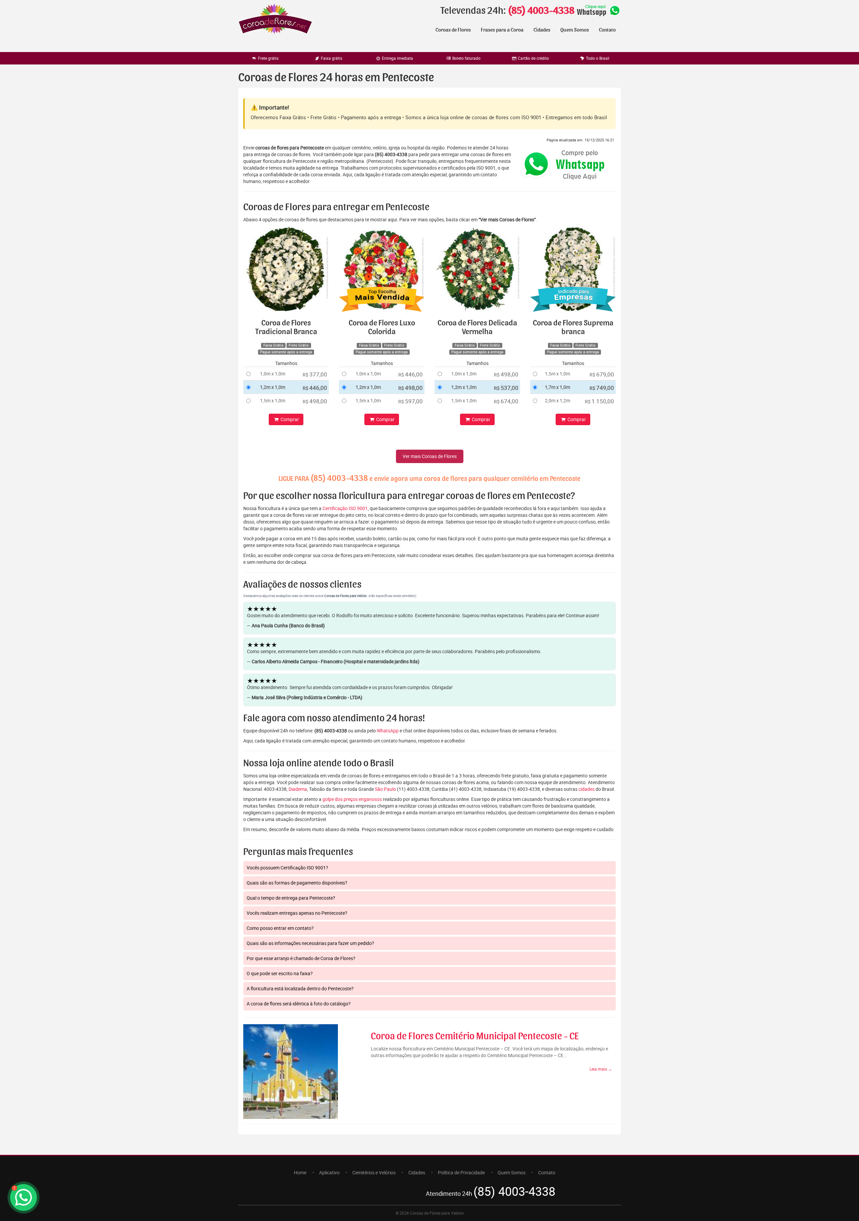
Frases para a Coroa (502, 30)
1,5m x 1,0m (272, 400)
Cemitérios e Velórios (374, 1172)
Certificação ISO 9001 (345, 508)
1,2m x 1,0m (272, 387)
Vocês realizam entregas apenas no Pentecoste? (297, 913)
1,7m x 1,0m (557, 387)
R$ (315, 374)
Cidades (542, 30)
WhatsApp (388, 730)
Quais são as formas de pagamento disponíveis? (297, 882)
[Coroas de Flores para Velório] (275, 20)
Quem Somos (574, 30)
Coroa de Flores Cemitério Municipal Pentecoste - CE (475, 1036)
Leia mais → (601, 1069)
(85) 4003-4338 (541, 11)
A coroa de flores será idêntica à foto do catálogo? (299, 1003)
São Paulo (385, 789)
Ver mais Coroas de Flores (430, 456)
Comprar (289, 419)
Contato (607, 30)
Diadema (298, 789)
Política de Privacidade (461, 1172)
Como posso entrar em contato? (280, 928)
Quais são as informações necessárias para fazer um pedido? (310, 943)
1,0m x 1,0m (272, 373)
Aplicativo (329, 1172)
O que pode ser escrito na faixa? (280, 973)
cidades (586, 789)
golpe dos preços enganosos (352, 799)
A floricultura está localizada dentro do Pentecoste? (300, 988)
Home (300, 1172)
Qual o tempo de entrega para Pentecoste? (291, 898)
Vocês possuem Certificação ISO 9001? (287, 867)
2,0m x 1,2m (557, 400)
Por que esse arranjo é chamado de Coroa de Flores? (301, 958)
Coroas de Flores (453, 30)
